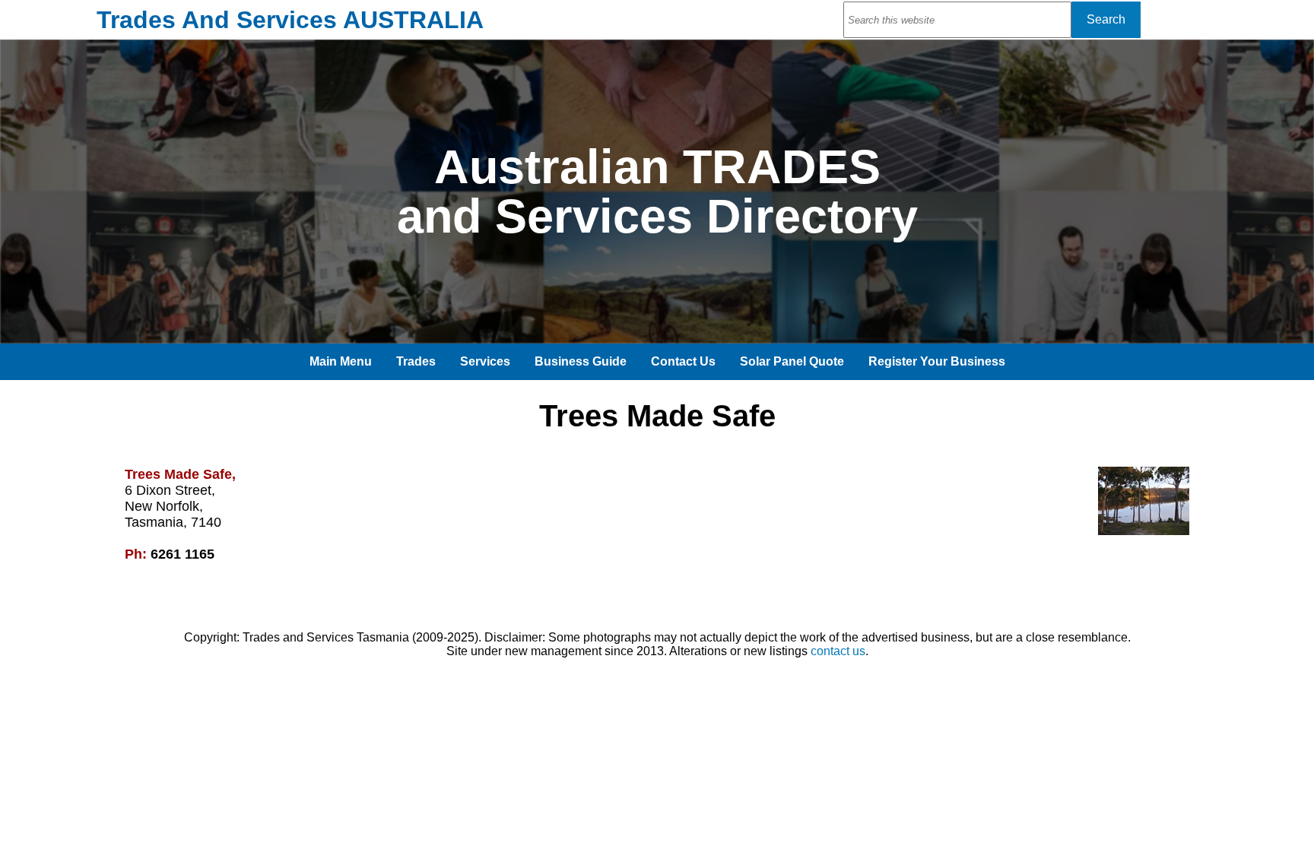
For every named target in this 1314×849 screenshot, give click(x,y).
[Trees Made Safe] (1143, 530)
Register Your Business (936, 361)
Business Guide (581, 361)
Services (485, 361)
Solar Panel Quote (792, 361)
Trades (416, 361)
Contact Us (683, 361)
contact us (838, 651)
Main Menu (340, 361)
